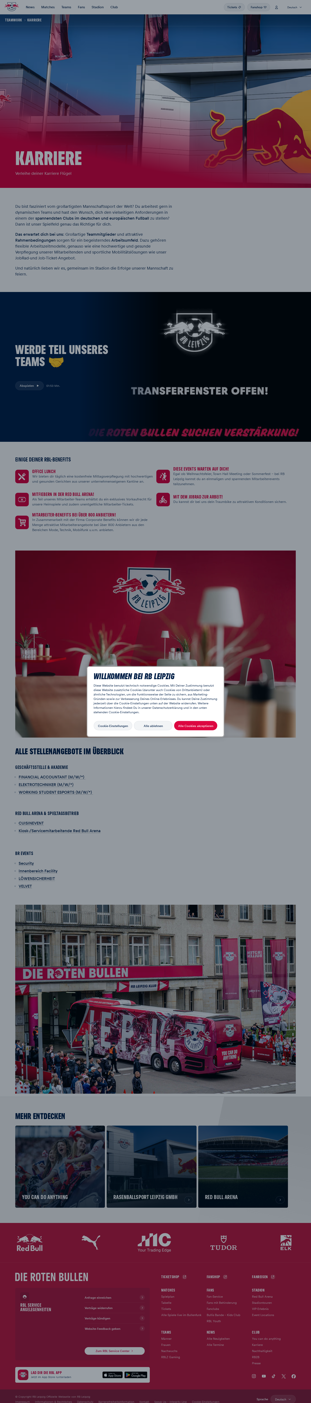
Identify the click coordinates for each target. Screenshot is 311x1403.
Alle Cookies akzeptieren (195, 725)
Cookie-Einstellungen (113, 725)
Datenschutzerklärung (167, 707)
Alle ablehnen (153, 725)
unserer (146, 707)
